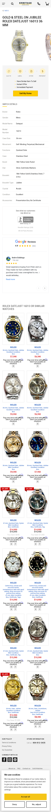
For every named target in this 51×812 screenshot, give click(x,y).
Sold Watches (37, 768)
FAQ (18, 768)
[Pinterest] (15, 759)
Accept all (25, 797)
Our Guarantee (7, 750)
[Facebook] (4, 759)
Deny (14, 804)
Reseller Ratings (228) (25, 227)
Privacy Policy (7, 746)
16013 (6, 11)
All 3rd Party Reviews (25, 231)
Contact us (26, 768)
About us (12, 768)
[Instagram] (9, 759)
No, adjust (36, 804)
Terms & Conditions (9, 742)
